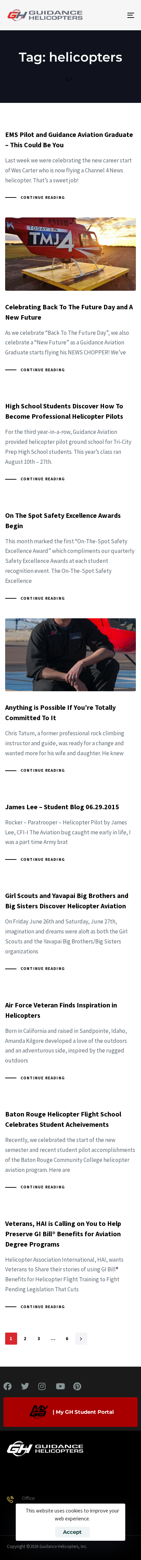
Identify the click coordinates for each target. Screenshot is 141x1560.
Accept (72, 1532)
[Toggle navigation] (113, 15)
